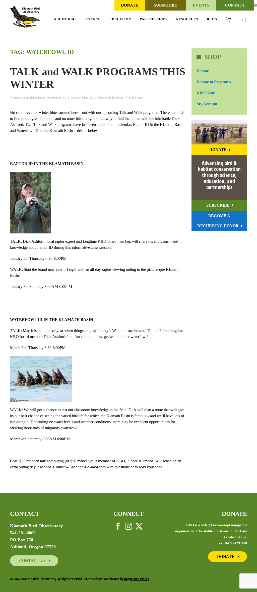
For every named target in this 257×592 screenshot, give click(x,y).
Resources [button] (187, 19)
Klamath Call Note (92, 97)
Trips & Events (134, 97)
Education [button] (120, 19)
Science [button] (93, 19)
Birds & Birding (114, 97)
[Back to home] (25, 17)
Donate (129, 5)
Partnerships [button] (153, 19)
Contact (235, 5)
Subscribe (165, 5)
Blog (212, 19)
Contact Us (33, 560)
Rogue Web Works (136, 578)
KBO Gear (206, 93)
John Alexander (32, 97)
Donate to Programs (214, 82)
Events (201, 5)
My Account (207, 104)
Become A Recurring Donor (218, 221)
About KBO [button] (65, 19)
